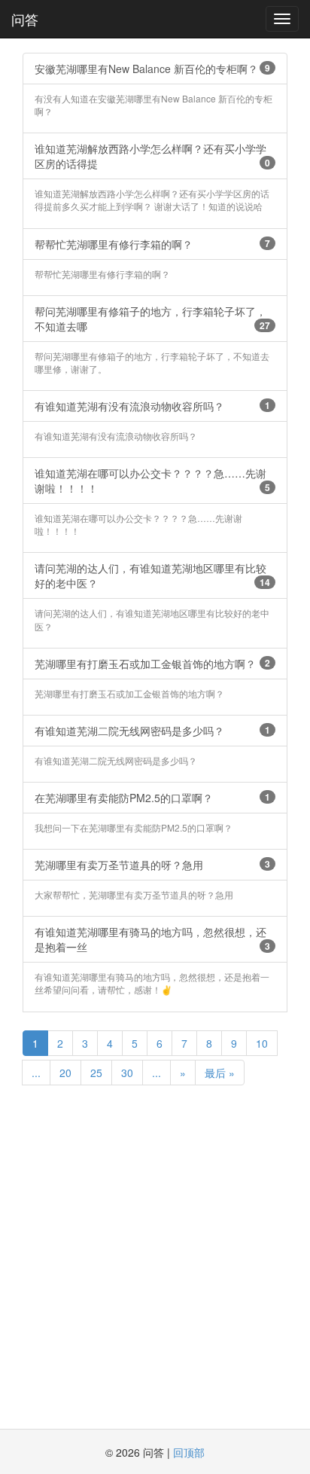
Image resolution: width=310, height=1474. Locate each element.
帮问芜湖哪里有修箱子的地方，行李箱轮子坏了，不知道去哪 (152, 319)
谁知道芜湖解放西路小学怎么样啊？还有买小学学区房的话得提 (152, 156)
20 (65, 1072)
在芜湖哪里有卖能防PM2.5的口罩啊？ (152, 797)
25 (96, 1072)
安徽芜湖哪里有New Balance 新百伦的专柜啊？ (152, 68)
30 (127, 1072)
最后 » (220, 1072)
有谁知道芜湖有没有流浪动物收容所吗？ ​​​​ (152, 406)
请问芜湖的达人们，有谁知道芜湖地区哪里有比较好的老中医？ (152, 575)
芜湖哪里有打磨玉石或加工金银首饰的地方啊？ (152, 663)
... (36, 1072)
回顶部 (189, 1452)
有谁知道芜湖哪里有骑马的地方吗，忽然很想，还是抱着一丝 (152, 939)
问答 (24, 19)
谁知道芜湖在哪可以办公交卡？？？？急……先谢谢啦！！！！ (152, 480)
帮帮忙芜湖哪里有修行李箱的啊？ (152, 244)
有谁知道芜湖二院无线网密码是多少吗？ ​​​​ (152, 730)
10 (262, 1043)
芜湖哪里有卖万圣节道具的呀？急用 (152, 864)
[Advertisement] (155, 1258)
